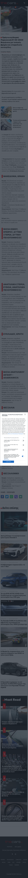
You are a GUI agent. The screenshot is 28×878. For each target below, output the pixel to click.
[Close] (25, 415)
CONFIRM (8, 461)
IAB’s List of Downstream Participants (15, 433)
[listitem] (14, 437)
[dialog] (14, 439)
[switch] (23, 440)
